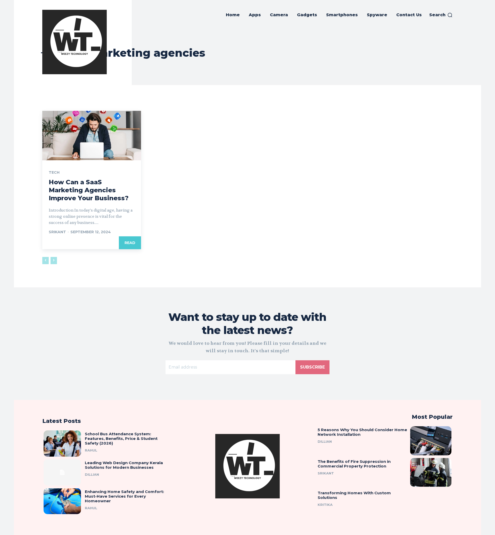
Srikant (57, 232)
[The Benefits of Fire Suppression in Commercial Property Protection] (430, 472)
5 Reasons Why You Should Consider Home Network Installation (362, 432)
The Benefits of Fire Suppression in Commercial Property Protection (354, 464)
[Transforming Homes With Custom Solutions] (430, 503)
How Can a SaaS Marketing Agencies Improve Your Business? (89, 190)
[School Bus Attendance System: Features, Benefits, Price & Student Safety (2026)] (62, 443)
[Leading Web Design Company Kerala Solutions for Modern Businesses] (62, 472)
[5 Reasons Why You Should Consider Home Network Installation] (430, 440)
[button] (441, 15)
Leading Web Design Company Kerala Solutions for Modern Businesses (124, 465)
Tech (54, 172)
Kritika (325, 505)
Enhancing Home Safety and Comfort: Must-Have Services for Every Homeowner (124, 496)
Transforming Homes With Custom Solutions (354, 495)
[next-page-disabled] (54, 260)
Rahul (91, 450)
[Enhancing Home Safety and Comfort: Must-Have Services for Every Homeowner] (62, 501)
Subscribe (312, 367)
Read (130, 242)
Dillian (92, 474)
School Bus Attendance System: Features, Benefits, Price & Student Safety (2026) (121, 438)
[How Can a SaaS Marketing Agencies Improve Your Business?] (91, 135)
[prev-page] (45, 260)
